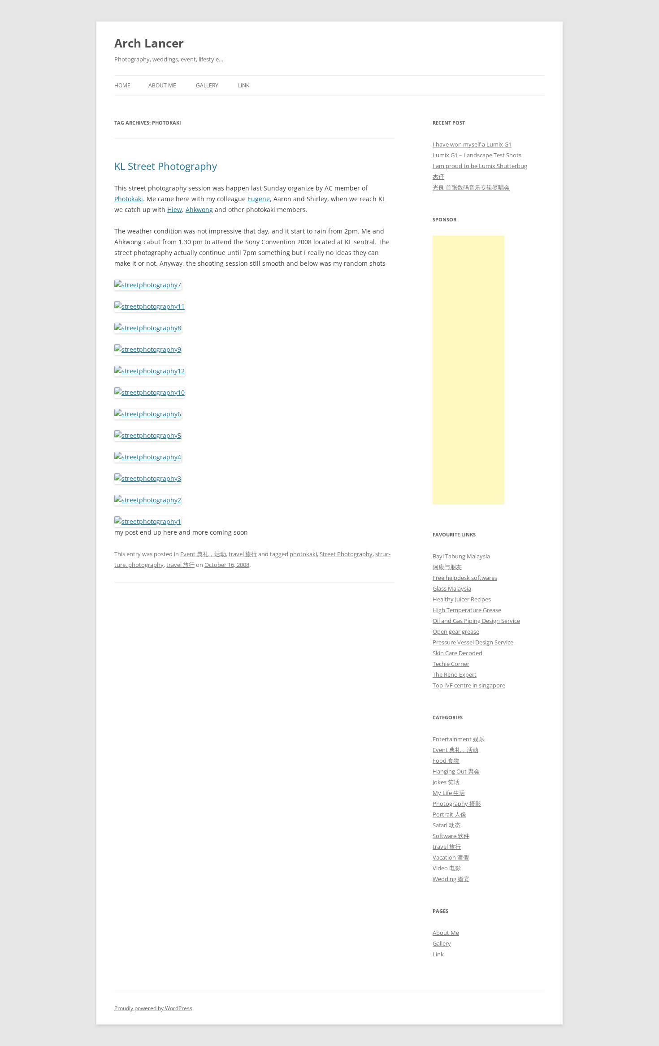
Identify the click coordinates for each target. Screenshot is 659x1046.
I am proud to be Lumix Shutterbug (480, 166)
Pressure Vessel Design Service (473, 642)
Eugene (258, 199)
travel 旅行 (243, 554)
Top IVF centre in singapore (469, 685)
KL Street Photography (165, 166)
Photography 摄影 (457, 804)
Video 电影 (447, 868)
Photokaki (128, 199)
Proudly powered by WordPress (153, 1008)
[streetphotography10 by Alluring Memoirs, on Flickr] (149, 392)
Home (122, 85)
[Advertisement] (468, 370)
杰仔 (438, 177)
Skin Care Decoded (457, 653)
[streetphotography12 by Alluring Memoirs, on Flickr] (149, 371)
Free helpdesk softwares (465, 578)
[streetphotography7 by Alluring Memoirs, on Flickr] (147, 285)
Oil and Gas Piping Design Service (476, 621)
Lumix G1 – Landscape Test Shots (477, 155)
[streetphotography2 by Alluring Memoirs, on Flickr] (147, 500)
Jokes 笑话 (446, 782)
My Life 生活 (449, 793)
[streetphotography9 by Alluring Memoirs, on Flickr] (147, 349)
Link (243, 85)
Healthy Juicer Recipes (462, 599)
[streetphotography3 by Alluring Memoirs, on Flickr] (147, 478)
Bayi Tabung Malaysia (461, 556)
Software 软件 (451, 836)
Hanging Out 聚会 (456, 771)
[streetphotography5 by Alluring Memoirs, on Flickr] (147, 435)
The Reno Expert (455, 674)
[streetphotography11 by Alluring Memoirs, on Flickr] (149, 306)
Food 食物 (446, 760)
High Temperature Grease (467, 610)
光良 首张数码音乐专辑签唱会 (471, 187)
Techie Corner (451, 664)
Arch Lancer (149, 43)
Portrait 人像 (449, 814)
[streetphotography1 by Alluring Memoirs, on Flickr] (147, 521)
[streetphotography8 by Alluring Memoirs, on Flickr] (147, 328)
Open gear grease (456, 631)
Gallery (207, 85)
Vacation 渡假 (451, 857)
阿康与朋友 (447, 567)
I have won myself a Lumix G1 (472, 144)
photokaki (303, 554)
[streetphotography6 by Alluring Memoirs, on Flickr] (147, 414)
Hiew (174, 209)
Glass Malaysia (452, 588)
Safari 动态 (446, 825)
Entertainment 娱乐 (459, 739)
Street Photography (346, 554)
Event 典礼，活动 (203, 554)
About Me (162, 85)
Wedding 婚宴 (451, 879)
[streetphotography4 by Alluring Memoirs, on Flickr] (147, 457)
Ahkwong (199, 209)
